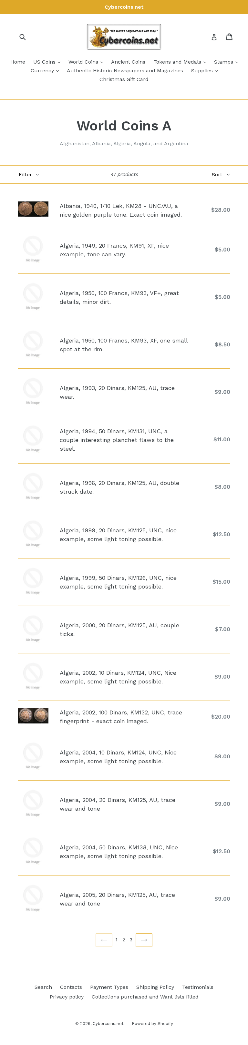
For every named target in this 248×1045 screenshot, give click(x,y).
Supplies (206, 70)
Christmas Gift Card (124, 79)
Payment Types (109, 987)
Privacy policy (67, 997)
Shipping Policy (155, 987)
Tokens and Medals (181, 61)
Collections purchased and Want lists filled (145, 997)
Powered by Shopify (152, 1023)
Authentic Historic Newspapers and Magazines (125, 70)
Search (43, 987)
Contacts (71, 987)
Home (17, 62)
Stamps (227, 61)
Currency (46, 70)
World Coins (87, 61)
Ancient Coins (128, 62)
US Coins (48, 61)
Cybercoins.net (108, 1023)
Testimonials (197, 987)
